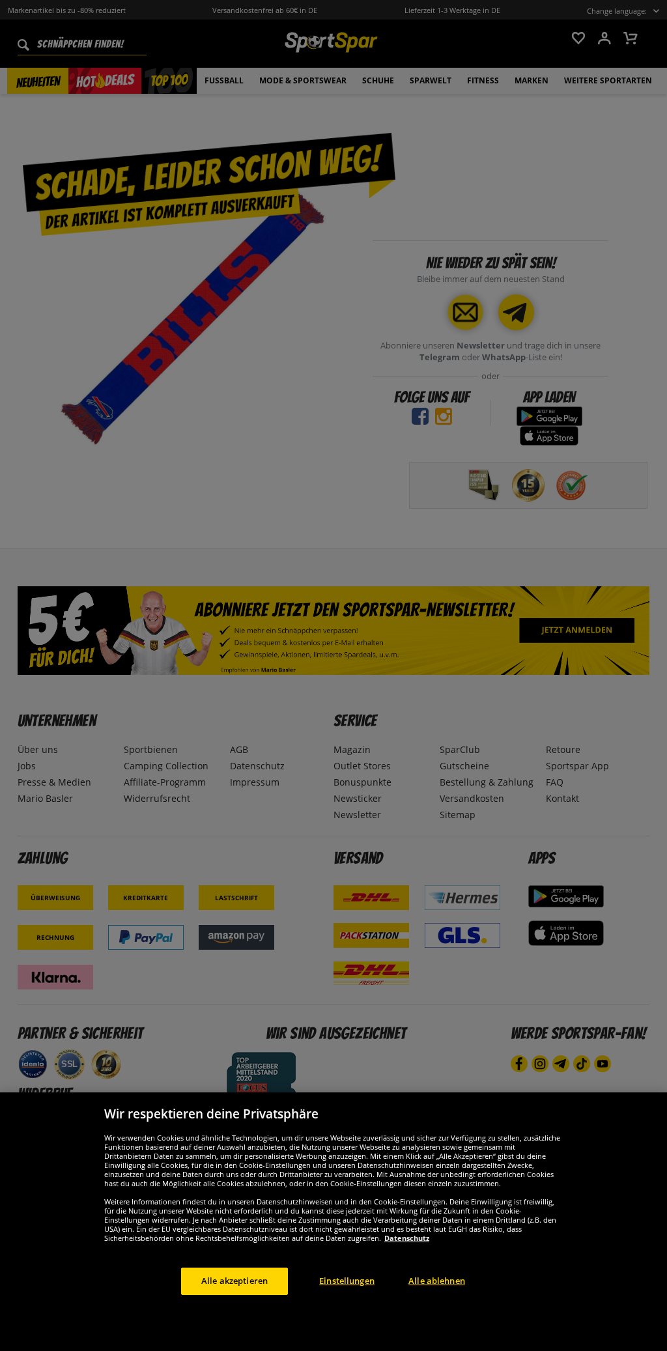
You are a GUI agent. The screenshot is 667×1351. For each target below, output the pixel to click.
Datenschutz (406, 1238)
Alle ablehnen (436, 1281)
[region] (333, 1221)
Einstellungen (347, 1281)
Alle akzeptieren (234, 1281)
